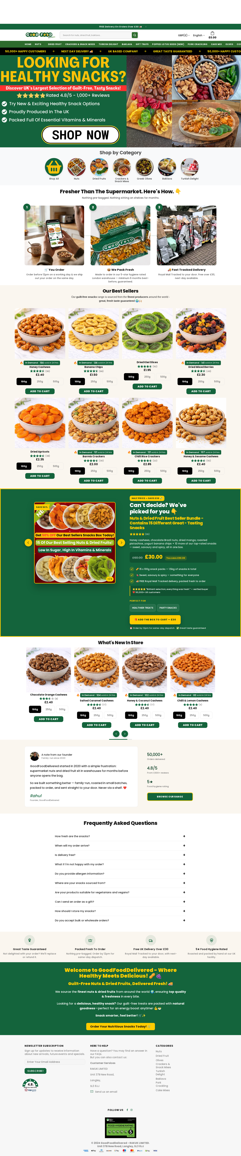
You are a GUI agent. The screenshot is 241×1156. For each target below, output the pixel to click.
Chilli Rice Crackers (147, 456)
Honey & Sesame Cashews (201, 456)
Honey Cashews (40, 367)
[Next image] (121, 542)
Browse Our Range (170, 796)
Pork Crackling (162, 1084)
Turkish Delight (160, 1073)
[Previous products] (116, 734)
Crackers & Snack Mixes (163, 1065)
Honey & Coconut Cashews (144, 700)
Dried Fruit (162, 1056)
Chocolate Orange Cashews (48, 694)
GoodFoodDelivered (40, 35)
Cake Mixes (163, 1090)
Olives (159, 1060)
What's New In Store (120, 642)
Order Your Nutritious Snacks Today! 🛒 (120, 1026)
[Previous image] (28, 542)
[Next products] (124, 734)
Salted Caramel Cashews (97, 700)
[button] (40, 371)
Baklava (161, 1079)
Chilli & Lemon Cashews (192, 700)
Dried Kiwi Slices (147, 362)
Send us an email (106, 1091)
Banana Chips (93, 367)
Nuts (159, 1051)
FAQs (98, 1054)
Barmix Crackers (94, 456)
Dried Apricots (39, 451)
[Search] (135, 35)
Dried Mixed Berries (201, 367)
